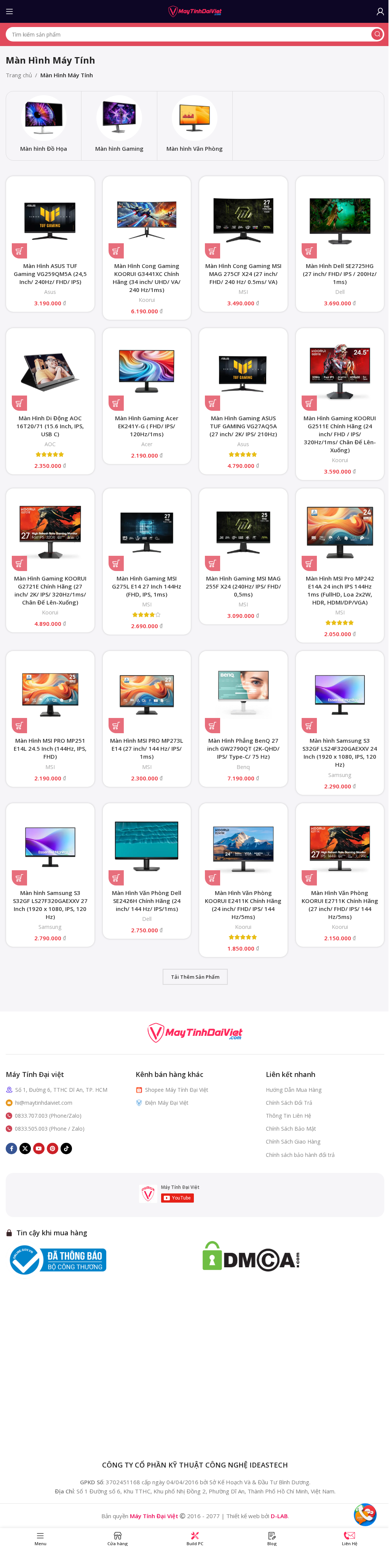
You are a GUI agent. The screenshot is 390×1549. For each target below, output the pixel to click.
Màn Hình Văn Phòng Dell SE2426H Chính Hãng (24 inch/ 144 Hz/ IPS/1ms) (146, 900)
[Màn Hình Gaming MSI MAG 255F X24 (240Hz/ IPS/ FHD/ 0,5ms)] (243, 532)
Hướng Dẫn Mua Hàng (293, 1089)
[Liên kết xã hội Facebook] (11, 1148)
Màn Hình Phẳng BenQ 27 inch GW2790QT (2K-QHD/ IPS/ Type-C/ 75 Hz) (243, 748)
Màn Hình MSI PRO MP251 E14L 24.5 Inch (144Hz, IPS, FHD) (50, 748)
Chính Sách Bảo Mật (291, 1128)
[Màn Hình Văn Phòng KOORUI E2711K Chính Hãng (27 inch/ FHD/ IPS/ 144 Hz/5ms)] (340, 847)
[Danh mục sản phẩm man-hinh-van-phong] (195, 125)
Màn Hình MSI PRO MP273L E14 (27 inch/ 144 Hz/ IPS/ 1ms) (146, 748)
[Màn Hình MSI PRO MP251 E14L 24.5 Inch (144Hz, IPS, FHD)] (50, 695)
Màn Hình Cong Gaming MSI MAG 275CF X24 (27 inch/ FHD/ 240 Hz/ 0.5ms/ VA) (243, 274)
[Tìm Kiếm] (377, 34)
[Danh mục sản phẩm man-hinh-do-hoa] (43, 125)
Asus (50, 291)
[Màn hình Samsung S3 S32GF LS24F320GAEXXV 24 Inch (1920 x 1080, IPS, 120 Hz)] (340, 695)
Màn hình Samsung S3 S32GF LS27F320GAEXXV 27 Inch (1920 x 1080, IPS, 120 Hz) (50, 904)
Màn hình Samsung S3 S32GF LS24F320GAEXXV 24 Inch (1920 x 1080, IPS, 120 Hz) (339, 752)
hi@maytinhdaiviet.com (43, 1102)
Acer (146, 444)
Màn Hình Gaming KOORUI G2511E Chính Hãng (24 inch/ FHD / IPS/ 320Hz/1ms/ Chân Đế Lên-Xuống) (340, 434)
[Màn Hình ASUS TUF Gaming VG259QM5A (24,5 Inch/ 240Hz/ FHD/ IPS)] (50, 220)
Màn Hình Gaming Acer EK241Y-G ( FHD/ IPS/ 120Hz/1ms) (146, 426)
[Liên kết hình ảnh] (195, 1032)
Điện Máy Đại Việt (167, 1102)
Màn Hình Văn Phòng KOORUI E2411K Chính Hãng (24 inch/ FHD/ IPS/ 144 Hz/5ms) (243, 904)
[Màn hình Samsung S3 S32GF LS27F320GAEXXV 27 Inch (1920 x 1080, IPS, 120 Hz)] (50, 847)
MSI (243, 291)
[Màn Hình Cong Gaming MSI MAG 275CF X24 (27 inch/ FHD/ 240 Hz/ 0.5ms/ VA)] (243, 220)
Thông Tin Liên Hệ (288, 1115)
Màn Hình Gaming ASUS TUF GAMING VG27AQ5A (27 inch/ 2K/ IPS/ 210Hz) (243, 426)
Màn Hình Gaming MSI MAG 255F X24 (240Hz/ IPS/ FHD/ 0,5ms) (243, 586)
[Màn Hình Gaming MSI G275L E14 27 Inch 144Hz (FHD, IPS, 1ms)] (147, 532)
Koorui (147, 299)
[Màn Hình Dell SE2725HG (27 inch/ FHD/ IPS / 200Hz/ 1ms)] (340, 220)
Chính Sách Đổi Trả (289, 1102)
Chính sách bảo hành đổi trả (300, 1154)
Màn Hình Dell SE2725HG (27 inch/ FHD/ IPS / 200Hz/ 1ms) (340, 274)
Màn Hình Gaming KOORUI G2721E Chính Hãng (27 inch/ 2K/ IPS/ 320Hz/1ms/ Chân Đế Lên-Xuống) (50, 590)
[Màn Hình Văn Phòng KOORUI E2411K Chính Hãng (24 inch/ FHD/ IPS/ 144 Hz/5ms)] (243, 847)
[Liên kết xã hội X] (25, 1148)
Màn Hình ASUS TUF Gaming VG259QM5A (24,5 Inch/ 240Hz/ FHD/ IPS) (50, 274)
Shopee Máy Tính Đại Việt (176, 1089)
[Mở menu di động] (9, 11)
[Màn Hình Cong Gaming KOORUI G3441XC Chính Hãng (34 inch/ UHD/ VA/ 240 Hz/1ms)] (147, 220)
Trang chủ (19, 75)
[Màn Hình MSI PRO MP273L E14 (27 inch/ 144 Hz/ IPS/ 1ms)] (147, 695)
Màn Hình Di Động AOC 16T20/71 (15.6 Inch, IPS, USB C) (50, 426)
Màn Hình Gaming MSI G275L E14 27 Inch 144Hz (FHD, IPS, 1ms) (146, 586)
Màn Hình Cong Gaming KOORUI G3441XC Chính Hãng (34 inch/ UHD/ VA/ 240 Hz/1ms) (147, 278)
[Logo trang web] (195, 10)
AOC (50, 444)
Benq (243, 767)
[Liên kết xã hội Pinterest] (52, 1148)
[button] (19, 250)
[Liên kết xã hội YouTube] (39, 1148)
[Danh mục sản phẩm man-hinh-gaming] (119, 125)
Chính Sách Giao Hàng (293, 1141)
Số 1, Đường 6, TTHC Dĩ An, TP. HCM (61, 1089)
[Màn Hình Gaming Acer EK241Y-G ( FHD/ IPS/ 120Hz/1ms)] (147, 372)
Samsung (340, 774)
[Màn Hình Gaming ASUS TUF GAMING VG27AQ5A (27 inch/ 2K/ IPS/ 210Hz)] (243, 372)
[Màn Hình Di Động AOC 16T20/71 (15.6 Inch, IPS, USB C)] (50, 372)
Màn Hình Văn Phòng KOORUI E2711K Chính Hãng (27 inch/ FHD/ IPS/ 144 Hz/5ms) (340, 904)
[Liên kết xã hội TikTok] (66, 1148)
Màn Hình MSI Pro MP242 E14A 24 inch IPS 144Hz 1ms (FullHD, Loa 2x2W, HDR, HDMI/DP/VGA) (340, 590)
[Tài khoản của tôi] (380, 11)
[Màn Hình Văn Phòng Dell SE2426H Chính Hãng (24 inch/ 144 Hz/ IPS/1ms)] (147, 847)
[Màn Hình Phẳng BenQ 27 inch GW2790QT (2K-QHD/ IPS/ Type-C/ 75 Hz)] (243, 695)
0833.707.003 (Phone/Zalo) (48, 1115)
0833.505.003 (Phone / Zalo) (50, 1128)
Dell (340, 291)
